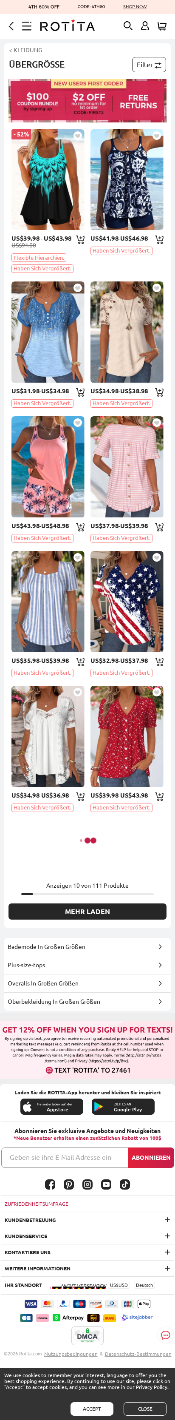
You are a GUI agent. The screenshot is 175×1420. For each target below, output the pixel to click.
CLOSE (145, 1408)
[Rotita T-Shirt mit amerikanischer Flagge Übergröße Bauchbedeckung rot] (126, 601)
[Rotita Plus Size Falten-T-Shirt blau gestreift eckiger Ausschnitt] (47, 601)
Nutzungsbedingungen (71, 1354)
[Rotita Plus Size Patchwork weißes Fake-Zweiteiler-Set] (47, 736)
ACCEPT (92, 1408)
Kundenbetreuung (30, 1220)
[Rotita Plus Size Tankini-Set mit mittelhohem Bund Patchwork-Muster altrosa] (47, 466)
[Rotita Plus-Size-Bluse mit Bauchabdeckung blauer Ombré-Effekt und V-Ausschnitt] (47, 332)
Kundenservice (26, 1236)
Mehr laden (87, 911)
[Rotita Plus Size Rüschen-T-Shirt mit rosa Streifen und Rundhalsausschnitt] (126, 466)
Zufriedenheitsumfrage (36, 1204)
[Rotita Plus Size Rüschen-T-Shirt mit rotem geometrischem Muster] (126, 736)
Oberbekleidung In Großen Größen (54, 1001)
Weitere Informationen (38, 1268)
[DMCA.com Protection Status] (87, 1336)
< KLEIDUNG (25, 50)
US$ (114, 1285)
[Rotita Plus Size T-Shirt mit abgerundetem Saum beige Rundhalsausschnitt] (126, 332)
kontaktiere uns (28, 1252)
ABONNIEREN (151, 1157)
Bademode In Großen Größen (46, 946)
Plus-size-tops (26, 965)
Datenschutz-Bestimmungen (138, 1354)
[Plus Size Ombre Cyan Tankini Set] (47, 179)
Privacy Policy (151, 1387)
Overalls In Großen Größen (43, 983)
